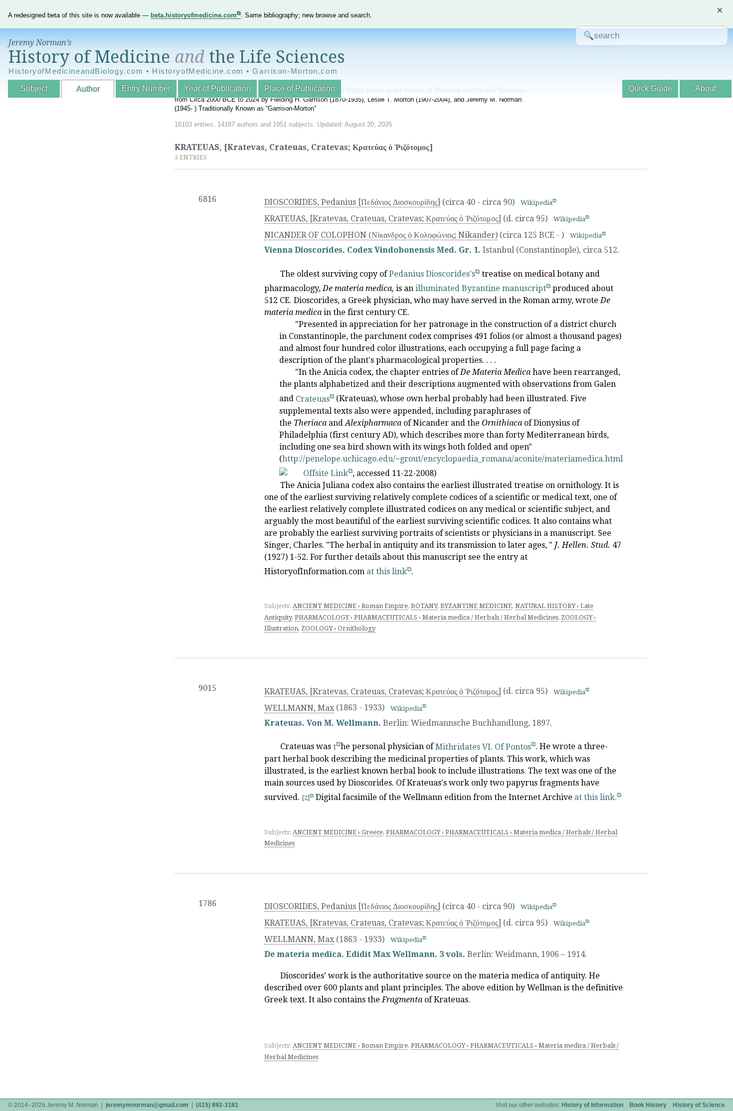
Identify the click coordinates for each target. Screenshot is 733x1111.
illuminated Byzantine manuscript (480, 288)
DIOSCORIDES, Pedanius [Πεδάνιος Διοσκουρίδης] (352, 202)
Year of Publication (217, 88)
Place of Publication (299, 88)
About (705, 88)
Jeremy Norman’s (39, 42)
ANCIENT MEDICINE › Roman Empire (350, 606)
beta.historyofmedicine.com (194, 15)
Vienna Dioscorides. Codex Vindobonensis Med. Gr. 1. (372, 250)
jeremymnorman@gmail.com (147, 1105)
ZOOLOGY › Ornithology (338, 628)
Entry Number (146, 88)
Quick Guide (650, 88)
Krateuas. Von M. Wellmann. (322, 723)
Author (88, 89)
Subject (33, 88)
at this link (386, 571)
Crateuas (313, 399)
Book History (648, 1105)
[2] (306, 797)
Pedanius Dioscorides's (432, 274)
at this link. (595, 797)
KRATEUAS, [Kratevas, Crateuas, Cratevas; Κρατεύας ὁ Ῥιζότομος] (382, 218)
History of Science (699, 1105)
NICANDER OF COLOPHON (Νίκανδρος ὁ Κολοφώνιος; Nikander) (381, 235)
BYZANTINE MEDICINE (476, 606)
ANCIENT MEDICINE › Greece (338, 832)
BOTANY (424, 606)
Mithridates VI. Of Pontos (483, 747)
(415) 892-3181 (217, 1105)
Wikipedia (536, 202)
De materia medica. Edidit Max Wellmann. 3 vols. (364, 954)
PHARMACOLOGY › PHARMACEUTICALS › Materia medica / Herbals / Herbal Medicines (426, 617)
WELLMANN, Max (299, 708)
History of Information (592, 1105)
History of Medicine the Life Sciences (176, 56)
